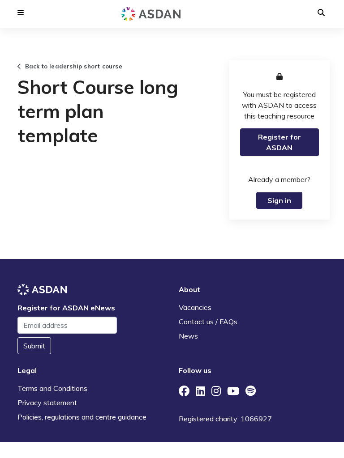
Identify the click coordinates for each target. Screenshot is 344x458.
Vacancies (195, 307)
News (188, 335)
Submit (34, 345)
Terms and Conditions (52, 388)
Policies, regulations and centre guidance (81, 416)
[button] (20, 12)
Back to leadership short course (71, 66)
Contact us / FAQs (208, 321)
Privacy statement (47, 402)
